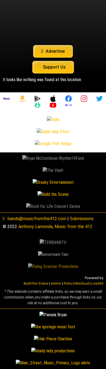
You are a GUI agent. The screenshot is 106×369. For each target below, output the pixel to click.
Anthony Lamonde (35, 226)
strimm (56, 283)
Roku (68, 283)
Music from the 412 (73, 226)
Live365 (97, 283)
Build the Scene (36, 283)
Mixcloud (81, 283)
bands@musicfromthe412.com (37, 218)
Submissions (81, 218)
